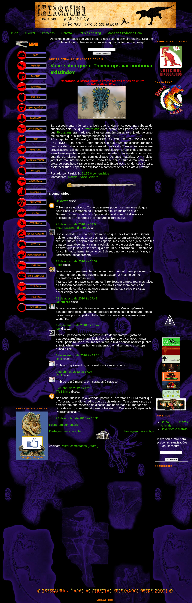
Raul (59, 358)
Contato (66, 33)
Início (14, 33)
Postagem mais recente (65, 431)
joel (58, 328)
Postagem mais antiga (139, 431)
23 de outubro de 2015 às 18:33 (77, 418)
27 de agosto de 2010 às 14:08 (76, 224)
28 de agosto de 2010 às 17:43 (76, 298)
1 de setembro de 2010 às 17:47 (77, 325)
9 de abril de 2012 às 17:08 (74, 388)
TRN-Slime (63, 391)
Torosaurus (64, 132)
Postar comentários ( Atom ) (79, 446)
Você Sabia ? (89, 177)
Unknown (62, 201)
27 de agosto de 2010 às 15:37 (76, 261)
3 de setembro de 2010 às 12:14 (77, 355)
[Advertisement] (32, 358)
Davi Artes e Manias (174, 429)
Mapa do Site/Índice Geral (125, 33)
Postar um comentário (64, 424)
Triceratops (91, 129)
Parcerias (48, 33)
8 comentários (99, 173)
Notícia (73, 177)
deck (59, 264)
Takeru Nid (63, 302)
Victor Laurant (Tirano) (71, 227)
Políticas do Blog (90, 33)
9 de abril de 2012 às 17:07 (74, 371)
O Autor (30, 33)
